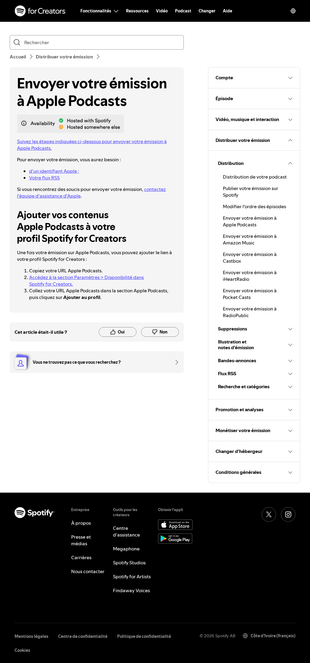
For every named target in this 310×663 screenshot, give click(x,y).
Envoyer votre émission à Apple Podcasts (250, 221)
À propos (81, 523)
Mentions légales (31, 636)
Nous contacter (87, 571)
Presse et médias (81, 540)
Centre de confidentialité (82, 636)
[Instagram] (288, 514)
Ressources (137, 11)
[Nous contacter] (174, 362)
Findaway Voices (131, 590)
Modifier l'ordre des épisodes (254, 206)
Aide (227, 11)
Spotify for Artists (132, 576)
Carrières (81, 557)
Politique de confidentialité (144, 636)
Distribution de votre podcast (255, 176)
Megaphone (126, 548)
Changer (207, 11)
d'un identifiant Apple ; (54, 171)
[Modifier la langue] (293, 11)
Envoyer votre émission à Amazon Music (250, 239)
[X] (269, 514)
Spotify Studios (129, 562)
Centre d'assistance (126, 531)
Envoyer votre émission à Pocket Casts (250, 293)
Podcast (183, 11)
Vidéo (162, 11)
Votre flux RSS (44, 177)
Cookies (22, 650)
